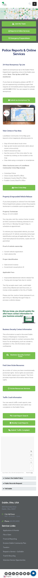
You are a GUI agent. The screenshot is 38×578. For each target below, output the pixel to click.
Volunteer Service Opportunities (14, 560)
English (8, 576)
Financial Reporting (10, 539)
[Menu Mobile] (34, 4)
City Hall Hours (10, 514)
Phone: (12, 521)
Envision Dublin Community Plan (14, 543)
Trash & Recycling (9, 556)
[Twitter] (9, 573)
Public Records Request (13, 483)
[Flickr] (24, 573)
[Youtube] (17, 573)
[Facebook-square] (6, 573)
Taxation (6, 547)
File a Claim (7, 535)
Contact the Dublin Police (14, 478)
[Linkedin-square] (21, 573)
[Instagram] (13, 573)
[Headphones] (28, 573)
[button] (19, 478)
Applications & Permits (11, 530)
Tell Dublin (8, 489)
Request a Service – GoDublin (13, 551)
